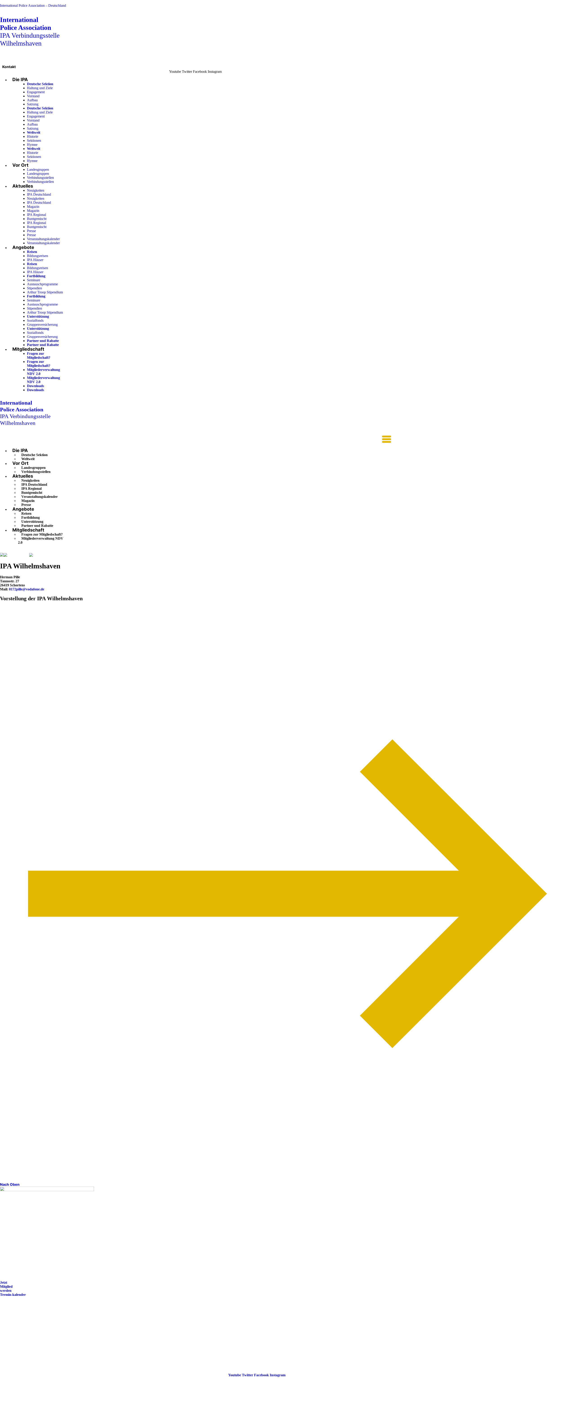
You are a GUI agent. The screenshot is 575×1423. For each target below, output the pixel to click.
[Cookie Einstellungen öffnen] (33, 1421)
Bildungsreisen (37, 256)
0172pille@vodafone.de (26, 589)
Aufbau (32, 100)
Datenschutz (9, 1338)
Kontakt (9, 66)
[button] (195, 440)
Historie (32, 136)
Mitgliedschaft (28, 349)
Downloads (35, 386)
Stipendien (34, 288)
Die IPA (20, 79)
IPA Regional (36, 215)
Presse (31, 231)
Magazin (33, 206)
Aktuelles (22, 186)
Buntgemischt (36, 219)
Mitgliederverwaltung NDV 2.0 (40, 540)
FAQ (3, 1326)
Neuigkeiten (35, 190)
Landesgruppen (38, 169)
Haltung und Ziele (40, 88)
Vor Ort (20, 165)
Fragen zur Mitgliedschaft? (38, 355)
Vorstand (33, 96)
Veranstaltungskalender (43, 239)
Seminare (33, 280)
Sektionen (34, 140)
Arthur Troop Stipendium (45, 292)
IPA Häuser (35, 260)
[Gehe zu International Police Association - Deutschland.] (2, 555)
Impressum (8, 1332)
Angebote (23, 247)
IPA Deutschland (39, 194)
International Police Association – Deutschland (33, 5)
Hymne (32, 144)
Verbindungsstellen (40, 178)
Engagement (36, 92)
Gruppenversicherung (42, 324)
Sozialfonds (35, 320)
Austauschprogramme (42, 284)
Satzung (32, 104)
